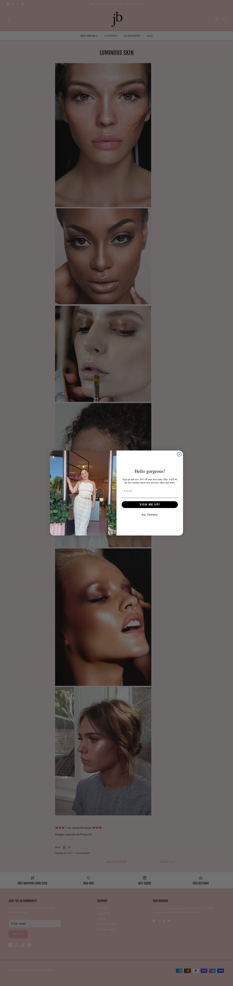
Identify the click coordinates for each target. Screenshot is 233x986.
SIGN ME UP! (150, 504)
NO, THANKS (150, 515)
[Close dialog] (179, 454)
